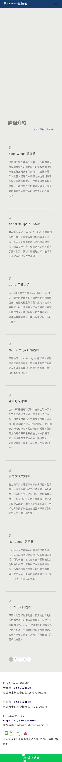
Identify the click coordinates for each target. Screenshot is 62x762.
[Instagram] (19, 733)
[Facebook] (13, 733)
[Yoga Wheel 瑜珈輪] (31, 147)
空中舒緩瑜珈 (18, 401)
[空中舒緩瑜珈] (31, 395)
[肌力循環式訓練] (31, 470)
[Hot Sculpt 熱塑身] (31, 535)
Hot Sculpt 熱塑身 (21, 541)
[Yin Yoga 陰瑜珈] (31, 601)
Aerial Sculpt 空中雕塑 (24, 224)
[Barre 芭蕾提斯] (31, 278)
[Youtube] (25, 733)
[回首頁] (17, 3)
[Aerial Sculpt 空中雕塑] (31, 217)
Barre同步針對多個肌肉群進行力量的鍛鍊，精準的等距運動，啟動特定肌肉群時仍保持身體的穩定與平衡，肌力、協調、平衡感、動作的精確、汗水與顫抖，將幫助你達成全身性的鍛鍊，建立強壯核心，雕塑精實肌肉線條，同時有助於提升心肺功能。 (30, 307)
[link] (20, 720)
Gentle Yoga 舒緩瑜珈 (24, 350)
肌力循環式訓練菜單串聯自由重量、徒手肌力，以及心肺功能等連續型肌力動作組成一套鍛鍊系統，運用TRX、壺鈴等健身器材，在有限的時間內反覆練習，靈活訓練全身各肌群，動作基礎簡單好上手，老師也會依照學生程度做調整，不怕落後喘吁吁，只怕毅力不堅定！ (30, 499)
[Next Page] (24, 659)
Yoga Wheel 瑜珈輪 (22, 153)
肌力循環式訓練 (19, 476)
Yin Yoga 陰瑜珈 (20, 607)
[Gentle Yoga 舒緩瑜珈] (31, 344)
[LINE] (6, 733)
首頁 (36, 130)
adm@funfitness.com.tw (33, 725)
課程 (42, 130)
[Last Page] (29, 659)
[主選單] (56, 4)
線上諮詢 (34, 758)
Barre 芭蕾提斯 (19, 284)
